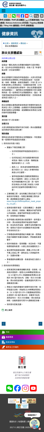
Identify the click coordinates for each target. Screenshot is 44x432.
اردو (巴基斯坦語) (32, 20)
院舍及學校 (10, 342)
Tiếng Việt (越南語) (11, 26)
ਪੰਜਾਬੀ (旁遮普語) (27, 26)
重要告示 (13, 422)
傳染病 (23, 43)
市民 (7, 332)
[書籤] (40, 53)
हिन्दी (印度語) (5, 20)
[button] (35, 424)
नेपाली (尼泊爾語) (18, 20)
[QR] (36, 53)
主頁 (7, 43)
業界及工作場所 (12, 347)
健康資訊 (14, 43)
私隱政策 (22, 422)
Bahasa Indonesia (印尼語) (17, 23)
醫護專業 (9, 337)
